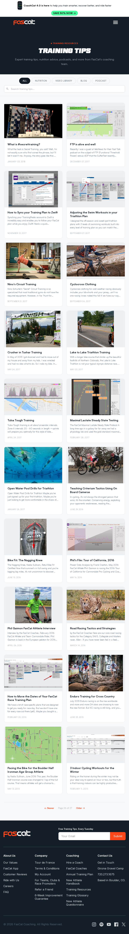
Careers (8, 886)
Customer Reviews (15, 874)
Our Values (10, 862)
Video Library (63, 80)
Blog (84, 80)
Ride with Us (11, 880)
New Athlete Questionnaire (75, 903)
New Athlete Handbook (74, 882)
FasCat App (10, 868)
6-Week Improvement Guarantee (48, 897)
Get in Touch (106, 862)
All (25, 80)
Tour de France (45, 862)
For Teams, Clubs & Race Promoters (47, 882)
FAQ (6, 892)
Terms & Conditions (47, 868)
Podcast (100, 80)
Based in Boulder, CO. (111, 880)
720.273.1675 (106, 874)
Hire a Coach (74, 862)
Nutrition (41, 80)
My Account (43, 874)
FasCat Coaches (76, 868)
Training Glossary (77, 895)
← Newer (49, 808)
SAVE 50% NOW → (64, 13)
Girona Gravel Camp (111, 868)
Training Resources (78, 889)
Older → (80, 808)
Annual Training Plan (79, 874)
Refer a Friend (44, 889)
